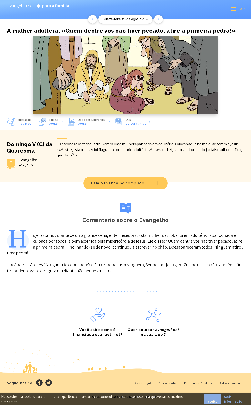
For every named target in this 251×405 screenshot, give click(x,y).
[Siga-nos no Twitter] (48, 383)
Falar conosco (230, 383)
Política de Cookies (198, 383)
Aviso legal (143, 383)
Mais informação (233, 399)
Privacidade (167, 383)
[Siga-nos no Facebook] (39, 383)
